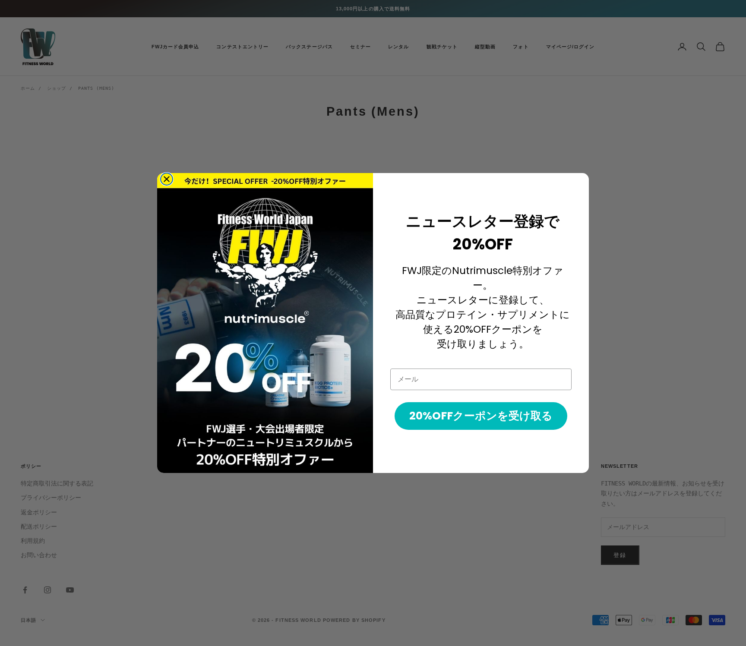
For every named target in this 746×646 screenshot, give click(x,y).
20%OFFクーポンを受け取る (481, 415)
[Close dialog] (167, 179)
